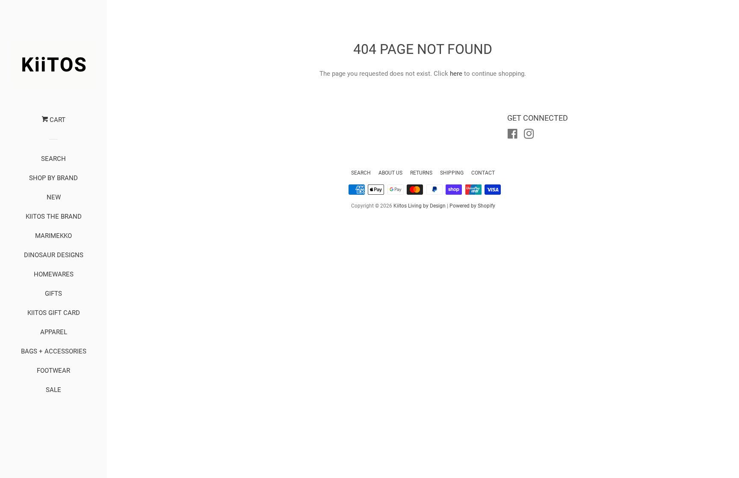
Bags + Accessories (53, 351)
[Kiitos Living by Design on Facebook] (512, 136)
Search (361, 173)
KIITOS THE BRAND (54, 216)
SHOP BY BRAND (53, 178)
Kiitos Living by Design (419, 206)
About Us (390, 173)
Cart (56, 120)
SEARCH (53, 159)
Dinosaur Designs (53, 255)
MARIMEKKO (53, 236)
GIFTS (53, 293)
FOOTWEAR (53, 370)
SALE (53, 390)
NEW (54, 197)
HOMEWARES (54, 274)
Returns (421, 173)
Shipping (452, 173)
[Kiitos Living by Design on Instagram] (529, 136)
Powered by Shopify (472, 206)
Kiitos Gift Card (53, 313)
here (456, 73)
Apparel (53, 332)
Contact (483, 173)
